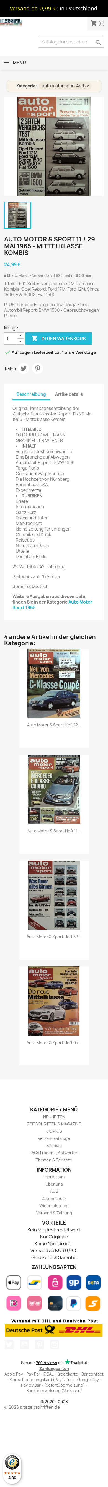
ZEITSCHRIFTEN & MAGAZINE (54, 1124)
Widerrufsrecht (54, 1205)
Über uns (54, 1184)
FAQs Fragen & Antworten (54, 1152)
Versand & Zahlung (54, 1212)
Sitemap (54, 1145)
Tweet (23, 368)
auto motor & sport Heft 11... (54, 830)
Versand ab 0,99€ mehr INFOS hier (62, 275)
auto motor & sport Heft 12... (54, 724)
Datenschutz (54, 1198)
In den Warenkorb (58, 338)
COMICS (54, 1131)
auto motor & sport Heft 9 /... (54, 1042)
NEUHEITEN (54, 1116)
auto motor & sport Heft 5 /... (54, 936)
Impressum (54, 1176)
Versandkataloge (54, 1138)
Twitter (9, 1344)
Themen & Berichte (54, 1160)
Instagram (54, 1344)
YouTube (24, 1344)
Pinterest (37, 368)
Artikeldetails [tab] (69, 394)
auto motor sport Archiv (65, 86)
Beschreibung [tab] (31, 394)
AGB (54, 1191)
